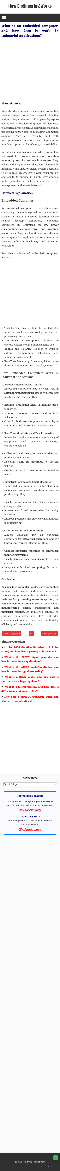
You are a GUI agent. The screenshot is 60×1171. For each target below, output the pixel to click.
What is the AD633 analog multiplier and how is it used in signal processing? (30, 669)
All (31, 633)
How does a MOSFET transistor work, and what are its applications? (30, 699)
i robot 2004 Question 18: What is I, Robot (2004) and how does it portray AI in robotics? (30, 649)
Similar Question (11, 633)
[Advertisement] (30, 69)
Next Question (50, 633)
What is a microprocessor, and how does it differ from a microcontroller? (30, 689)
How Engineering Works (30, 6)
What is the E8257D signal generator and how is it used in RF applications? (30, 659)
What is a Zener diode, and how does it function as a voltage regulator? (30, 679)
